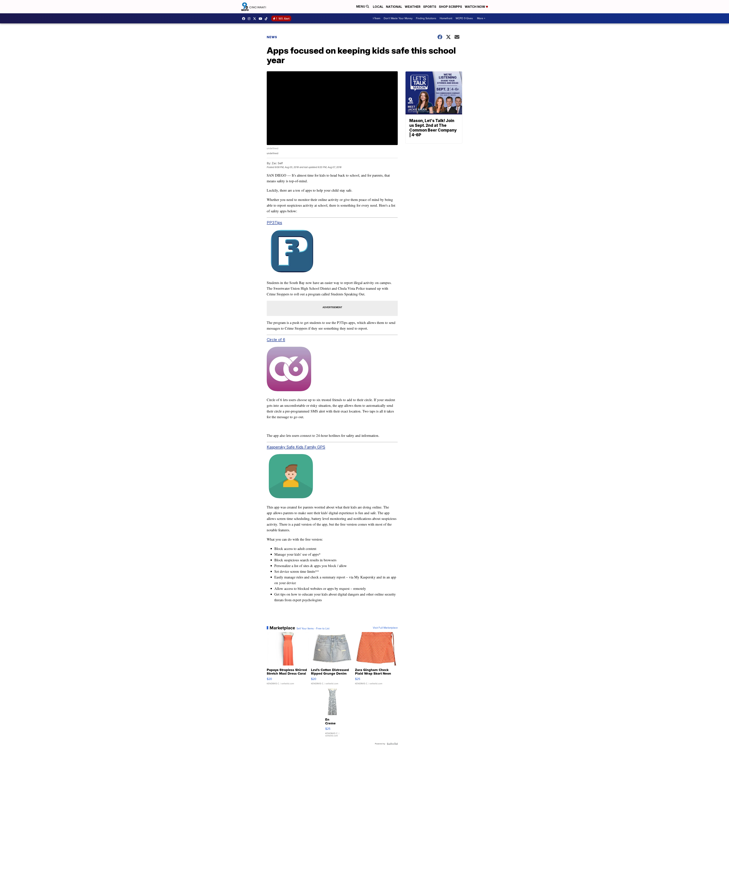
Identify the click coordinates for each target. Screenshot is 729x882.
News (272, 37)
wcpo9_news (250, 18)
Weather (413, 7)
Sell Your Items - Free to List (313, 628)
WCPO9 (244, 18)
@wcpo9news (267, 18)
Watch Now (475, 7)
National (394, 7)
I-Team (376, 18)
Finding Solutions (426, 18)
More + (481, 18)
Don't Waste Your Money (398, 18)
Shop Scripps (450, 7)
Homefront (446, 18)
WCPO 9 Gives (464, 18)
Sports (429, 7)
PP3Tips (274, 222)
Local (378, 7)
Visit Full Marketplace (385, 628)
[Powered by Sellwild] (392, 743)
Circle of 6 (276, 339)
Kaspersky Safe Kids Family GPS (296, 447)
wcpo (255, 18)
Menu (361, 6)
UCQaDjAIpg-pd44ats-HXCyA (261, 18)
